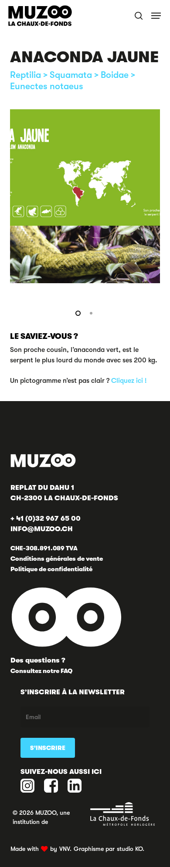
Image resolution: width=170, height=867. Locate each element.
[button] (156, 15)
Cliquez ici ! (128, 381)
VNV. (65, 848)
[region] (85, 196)
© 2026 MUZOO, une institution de (41, 817)
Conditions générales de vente (56, 558)
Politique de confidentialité (51, 569)
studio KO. (130, 848)
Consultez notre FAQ (41, 670)
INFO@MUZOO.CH (41, 529)
